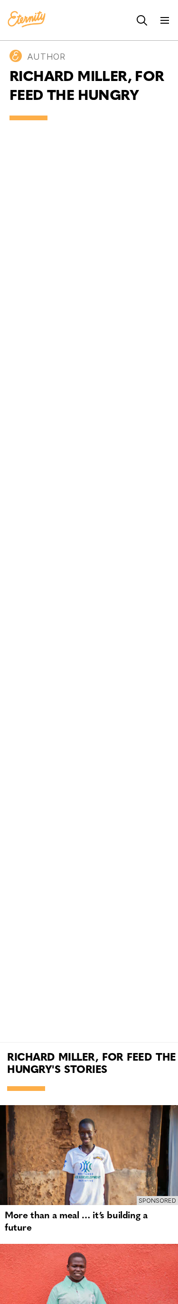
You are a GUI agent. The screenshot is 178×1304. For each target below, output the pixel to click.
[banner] (27, 19)
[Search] (142, 20)
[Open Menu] (164, 20)
